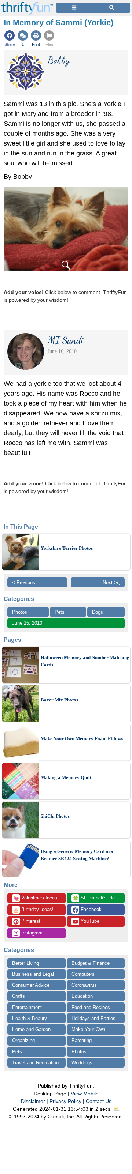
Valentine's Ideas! (36, 898)
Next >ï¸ (111, 582)
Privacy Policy (65, 1101)
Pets (60, 612)
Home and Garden (31, 1029)
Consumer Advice (31, 985)
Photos (19, 612)
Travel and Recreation (35, 1062)
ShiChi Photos (55, 816)
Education (82, 996)
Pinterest (30, 921)
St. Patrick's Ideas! (97, 898)
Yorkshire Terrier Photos (67, 548)
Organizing (23, 1040)
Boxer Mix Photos (59, 700)
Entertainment (27, 1007)
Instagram (31, 933)
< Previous (23, 582)
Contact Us (98, 1101)
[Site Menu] (74, 8)
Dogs (97, 612)
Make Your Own (88, 1029)
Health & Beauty (29, 1018)
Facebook (90, 909)
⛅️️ (116, 1109)
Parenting (82, 1040)
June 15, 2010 (27, 623)
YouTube (89, 921)
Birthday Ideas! (33, 910)
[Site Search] (111, 8)
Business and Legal (33, 974)
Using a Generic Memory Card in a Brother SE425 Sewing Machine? (77, 854)
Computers (83, 974)
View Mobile (85, 1093)
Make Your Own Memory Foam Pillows (82, 738)
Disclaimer (33, 1101)
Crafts (18, 996)
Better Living (25, 963)
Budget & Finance (91, 963)
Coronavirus (84, 985)
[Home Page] (27, 4)
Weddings (82, 1062)
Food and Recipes (91, 1007)
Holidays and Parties (93, 1018)
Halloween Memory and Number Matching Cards (85, 661)
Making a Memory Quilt (66, 777)
